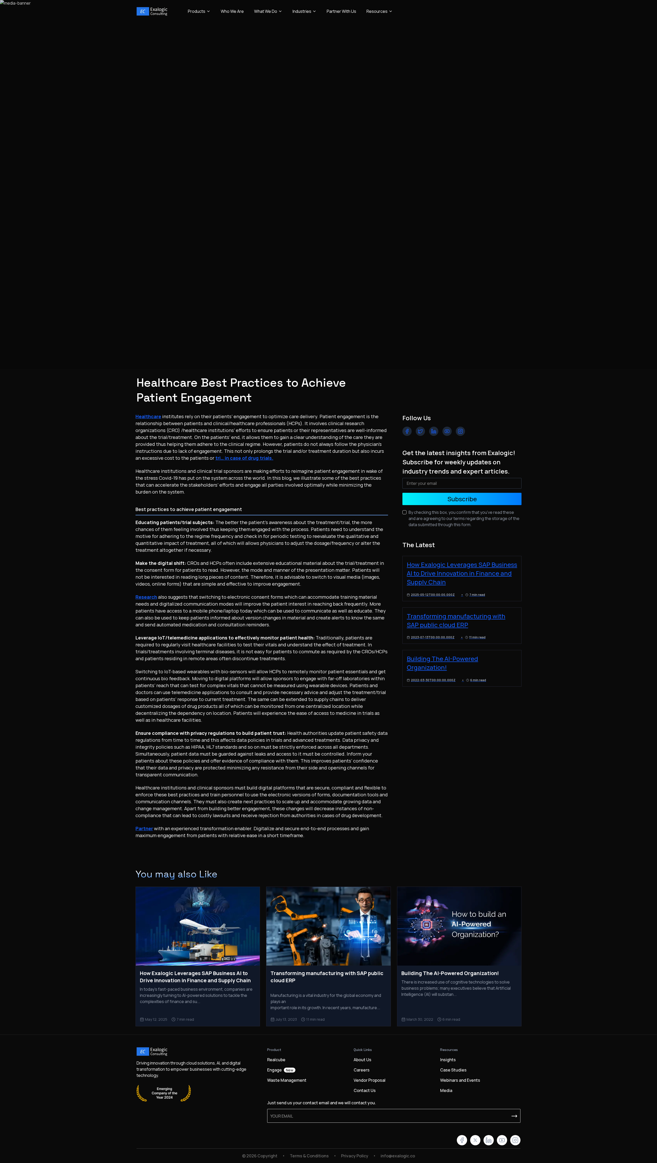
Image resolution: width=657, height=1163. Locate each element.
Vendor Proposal (369, 1080)
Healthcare (148, 416)
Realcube (276, 1059)
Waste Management (286, 1080)
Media (446, 1090)
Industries (302, 11)
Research (146, 597)
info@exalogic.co (398, 1156)
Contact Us (365, 1090)
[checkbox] (404, 512)
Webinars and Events (460, 1080)
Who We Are (232, 11)
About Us (362, 1059)
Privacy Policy (354, 1156)
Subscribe (462, 499)
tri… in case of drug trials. (244, 458)
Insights (448, 1059)
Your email (281, 1116)
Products (196, 11)
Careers (362, 1070)
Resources (377, 11)
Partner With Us (341, 11)
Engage (280, 1070)
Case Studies (453, 1070)
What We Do (265, 11)
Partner (144, 828)
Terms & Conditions (309, 1156)
